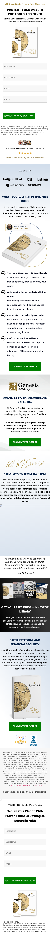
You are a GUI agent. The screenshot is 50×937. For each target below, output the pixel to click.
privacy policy (27, 785)
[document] (25, 868)
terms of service (16, 785)
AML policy (38, 785)
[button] (25, 800)
